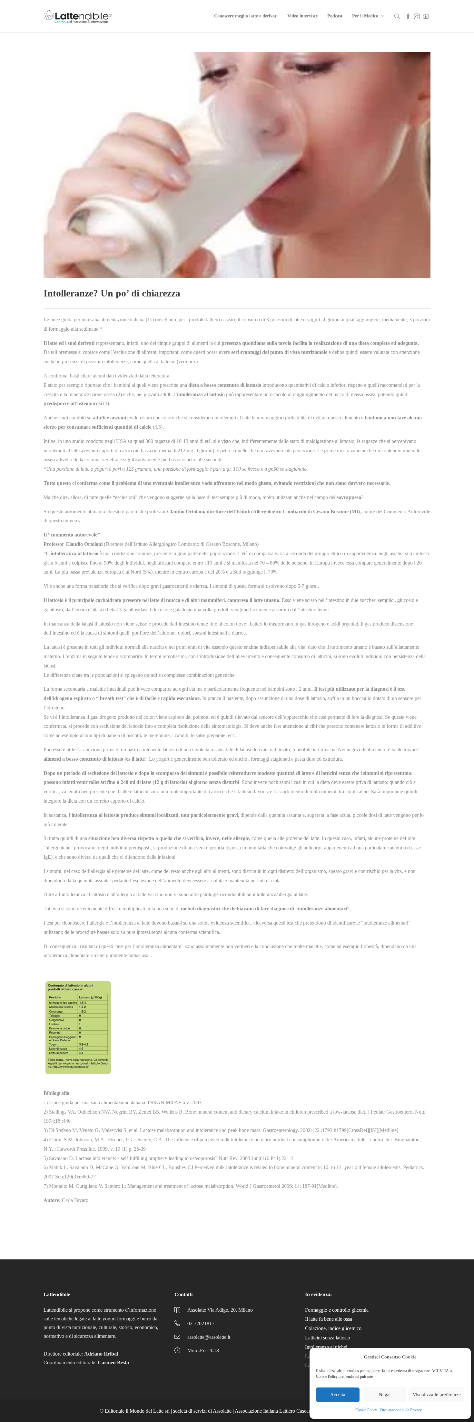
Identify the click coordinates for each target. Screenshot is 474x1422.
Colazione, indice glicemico (333, 1328)
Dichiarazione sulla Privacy (401, 1410)
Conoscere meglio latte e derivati (246, 16)
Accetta (337, 1394)
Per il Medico (365, 16)
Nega (384, 1394)
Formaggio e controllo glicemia (337, 1310)
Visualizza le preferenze (437, 1394)
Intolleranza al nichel (326, 1347)
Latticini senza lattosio (327, 1337)
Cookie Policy (366, 1410)
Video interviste (302, 16)
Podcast (334, 16)
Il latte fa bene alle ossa (328, 1319)
